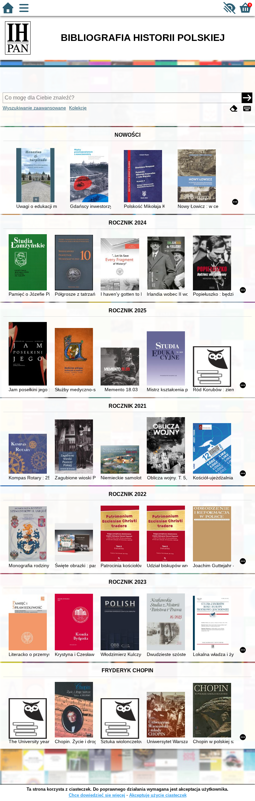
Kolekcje (78, 107)
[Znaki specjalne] (247, 108)
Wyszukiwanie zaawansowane (34, 107)
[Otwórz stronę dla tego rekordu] (36, 176)
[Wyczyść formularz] (233, 108)
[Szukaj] (247, 97)
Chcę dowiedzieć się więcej (97, 795)
